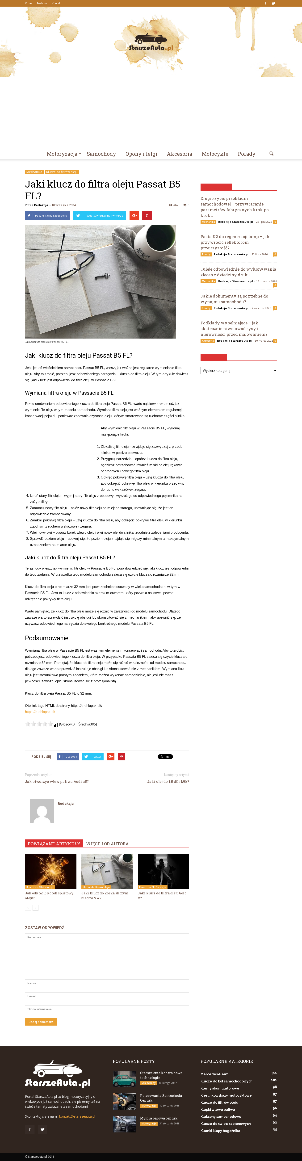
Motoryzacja (62, 153)
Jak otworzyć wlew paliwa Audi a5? (57, 781)
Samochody (101, 153)
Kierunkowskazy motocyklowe (226, 1095)
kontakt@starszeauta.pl (77, 1116)
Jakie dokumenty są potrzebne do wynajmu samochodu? (234, 298)
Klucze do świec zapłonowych (226, 1124)
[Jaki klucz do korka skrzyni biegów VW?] (107, 871)
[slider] (39, 724)
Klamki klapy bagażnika (220, 1131)
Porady (247, 153)
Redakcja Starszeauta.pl (235, 221)
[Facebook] (265, 3)
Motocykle (215, 153)
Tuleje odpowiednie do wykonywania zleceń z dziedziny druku (238, 271)
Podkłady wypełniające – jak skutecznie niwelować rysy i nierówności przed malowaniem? (234, 328)
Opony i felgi (141, 153)
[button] (271, 153)
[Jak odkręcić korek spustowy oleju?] (50, 871)
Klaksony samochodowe (221, 1117)
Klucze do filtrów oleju (62, 172)
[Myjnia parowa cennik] (124, 1124)
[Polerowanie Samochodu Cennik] (124, 1101)
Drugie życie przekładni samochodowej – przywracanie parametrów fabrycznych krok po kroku (235, 207)
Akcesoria (179, 153)
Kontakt (57, 3)
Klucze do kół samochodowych (226, 1081)
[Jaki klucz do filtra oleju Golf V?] (163, 871)
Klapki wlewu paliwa (218, 1109)
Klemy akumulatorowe (220, 1088)
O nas (28, 3)
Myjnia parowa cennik (159, 1118)
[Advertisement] (151, 113)
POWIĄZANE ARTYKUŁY (54, 844)
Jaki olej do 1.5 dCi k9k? (168, 781)
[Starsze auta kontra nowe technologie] (124, 1079)
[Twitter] (273, 3)
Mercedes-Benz (214, 1074)
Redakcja (41, 205)
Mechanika (34, 172)
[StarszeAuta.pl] (151, 42)
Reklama (42, 3)
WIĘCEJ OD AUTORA (107, 844)
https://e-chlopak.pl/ (40, 712)
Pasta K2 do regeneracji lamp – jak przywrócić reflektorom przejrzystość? (235, 242)
